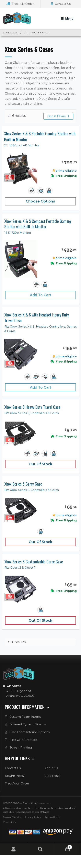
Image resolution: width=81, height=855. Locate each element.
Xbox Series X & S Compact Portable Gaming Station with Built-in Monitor (37, 224)
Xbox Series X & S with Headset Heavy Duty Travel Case (36, 317)
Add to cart (40, 295)
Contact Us (62, 4)
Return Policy (14, 776)
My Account (13, 849)
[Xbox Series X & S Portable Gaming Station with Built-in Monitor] (20, 168)
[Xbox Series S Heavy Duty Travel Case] (20, 434)
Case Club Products (23, 740)
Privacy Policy (33, 817)
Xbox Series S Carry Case (23, 484)
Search (40, 849)
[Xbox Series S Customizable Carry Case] (20, 589)
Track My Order (22, 4)
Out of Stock (40, 464)
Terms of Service (12, 817)
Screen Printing (20, 747)
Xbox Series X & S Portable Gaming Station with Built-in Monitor (39, 136)
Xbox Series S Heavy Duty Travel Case (32, 407)
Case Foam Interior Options (29, 732)
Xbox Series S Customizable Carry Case (33, 562)
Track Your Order (17, 783)
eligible (66, 170)
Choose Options (40, 201)
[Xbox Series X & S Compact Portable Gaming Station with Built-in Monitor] (20, 259)
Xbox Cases (10, 32)
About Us (51, 768)
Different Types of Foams (27, 724)
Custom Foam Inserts (25, 716)
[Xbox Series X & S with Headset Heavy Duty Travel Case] (20, 354)
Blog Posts (52, 776)
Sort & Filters (57, 116)
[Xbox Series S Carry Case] (20, 511)
